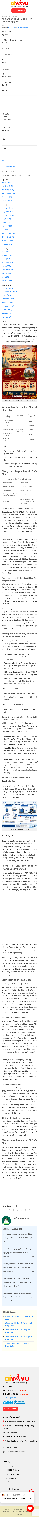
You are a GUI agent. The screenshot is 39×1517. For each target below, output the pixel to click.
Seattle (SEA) (6, 295)
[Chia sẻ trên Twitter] (17, 1210)
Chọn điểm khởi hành (8, 172)
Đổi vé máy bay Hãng (12, 1474)
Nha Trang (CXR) (8, 190)
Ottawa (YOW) (7, 313)
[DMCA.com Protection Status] (8, 1402)
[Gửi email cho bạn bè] (21, 1210)
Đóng (4, 161)
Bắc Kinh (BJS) (7, 230)
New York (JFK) (7, 303)
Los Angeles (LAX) (8, 288)
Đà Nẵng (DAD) (7, 186)
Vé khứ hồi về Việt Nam (13, 1470)
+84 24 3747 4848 (20, 1390)
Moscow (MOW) (7, 262)
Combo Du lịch (10, 1485)
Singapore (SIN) (7, 212)
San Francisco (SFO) (9, 292)
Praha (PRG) (6, 266)
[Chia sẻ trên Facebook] (13, 1210)
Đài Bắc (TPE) (7, 226)
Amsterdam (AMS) (8, 270)
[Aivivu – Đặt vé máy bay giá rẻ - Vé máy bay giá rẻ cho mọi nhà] (19, 3)
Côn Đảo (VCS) (7, 201)
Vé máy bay (9, 1466)
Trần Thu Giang (22, 27)
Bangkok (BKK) (7, 208)
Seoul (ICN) (6, 222)
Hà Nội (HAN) (6, 182)
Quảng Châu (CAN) (8, 233)
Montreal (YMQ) (7, 317)
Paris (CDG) (6, 252)
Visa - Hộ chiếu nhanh (12, 1489)
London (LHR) (7, 255)
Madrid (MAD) (7, 273)
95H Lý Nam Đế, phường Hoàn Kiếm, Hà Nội (20, 1422)
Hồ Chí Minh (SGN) (8, 193)
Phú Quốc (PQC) (8, 197)
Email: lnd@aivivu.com (11, 1398)
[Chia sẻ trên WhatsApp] (9, 1210)
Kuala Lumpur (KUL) (9, 215)
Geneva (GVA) (7, 281)
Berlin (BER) (6, 259)
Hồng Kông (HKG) (8, 237)
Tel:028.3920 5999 (10, 1448)
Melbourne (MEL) (8, 241)
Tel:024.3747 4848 (10, 1432)
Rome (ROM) (6, 277)
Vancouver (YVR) (8, 306)
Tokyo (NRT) (6, 219)
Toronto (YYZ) (7, 310)
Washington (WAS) (8, 299)
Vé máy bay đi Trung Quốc (10, 16)
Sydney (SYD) (7, 244)
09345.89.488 (23, 1394)
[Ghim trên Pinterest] (25, 1210)
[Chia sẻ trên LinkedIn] (29, 1210)
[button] (4, 3)
